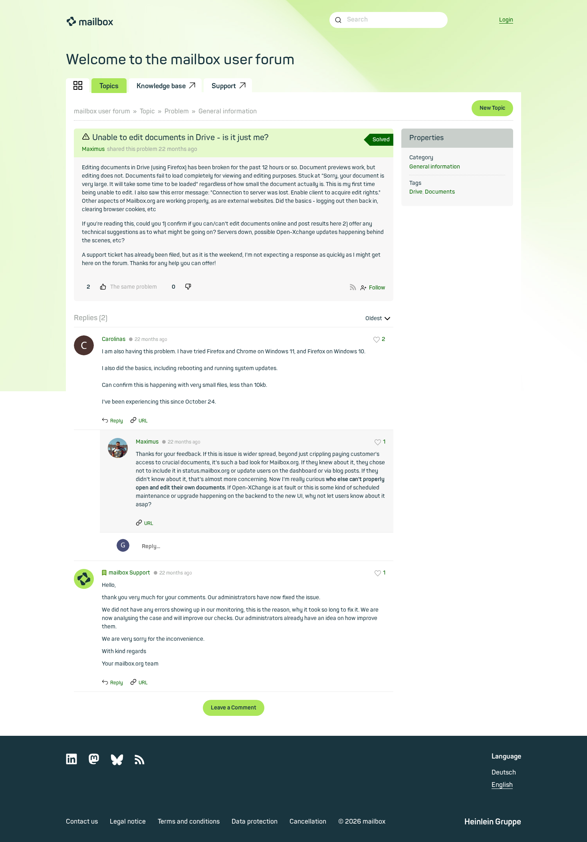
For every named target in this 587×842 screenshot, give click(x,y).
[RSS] (145, 762)
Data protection (255, 822)
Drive (415, 191)
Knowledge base (161, 86)
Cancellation (308, 822)
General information (227, 111)
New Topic (492, 108)
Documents (440, 191)
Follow (377, 287)
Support (224, 86)
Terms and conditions (189, 822)
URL (143, 421)
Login (506, 19)
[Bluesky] (122, 762)
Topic (147, 111)
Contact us (82, 822)
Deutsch (504, 773)
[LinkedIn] (76, 762)
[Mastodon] (98, 762)
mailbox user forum (102, 111)
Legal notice (128, 822)
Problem (177, 111)
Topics (109, 86)
